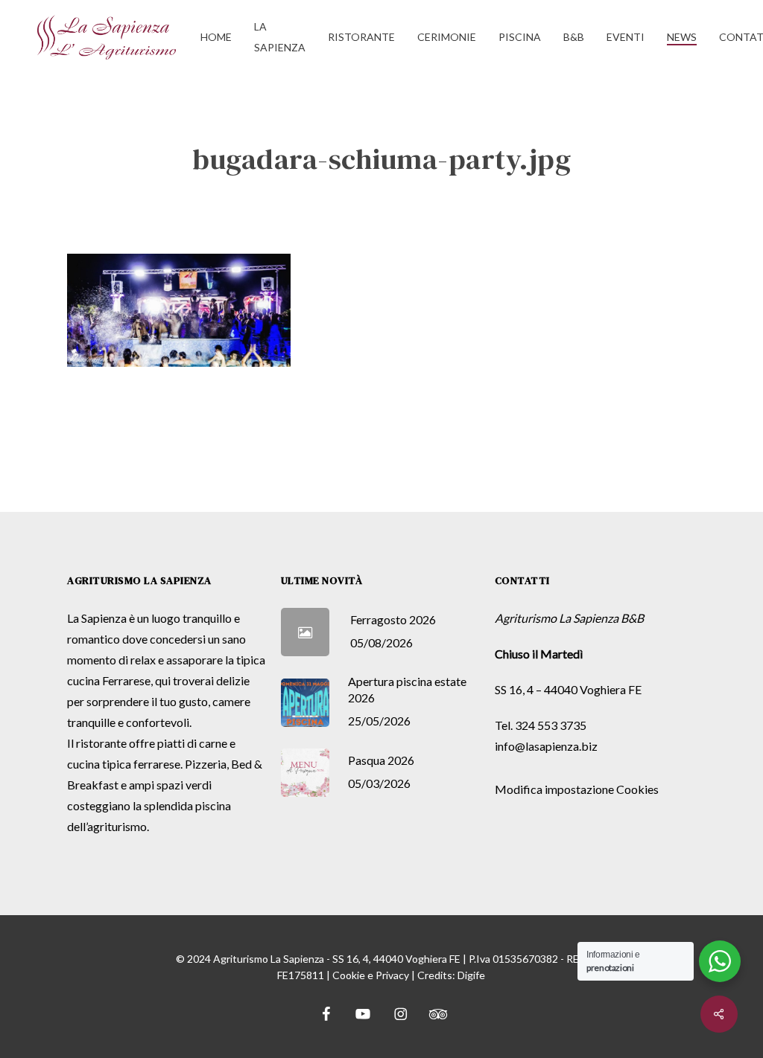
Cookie (348, 975)
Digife (471, 975)
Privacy (392, 975)
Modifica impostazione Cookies (577, 789)
